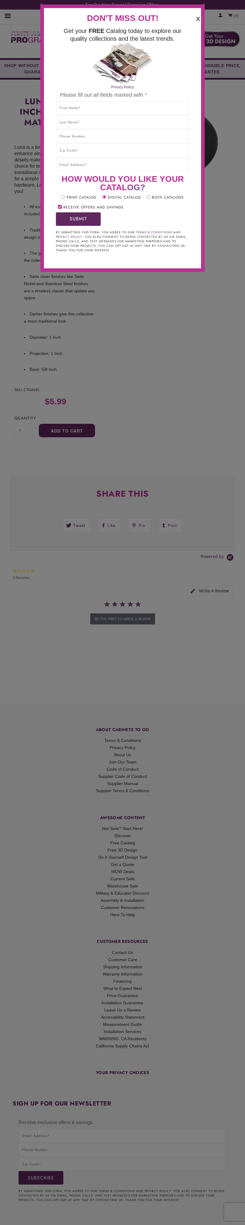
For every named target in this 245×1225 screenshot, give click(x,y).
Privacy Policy (122, 87)
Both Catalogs (168, 197)
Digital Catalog (124, 197)
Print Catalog (82, 197)
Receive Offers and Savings (93, 207)
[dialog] (122, 612)
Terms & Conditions (154, 232)
